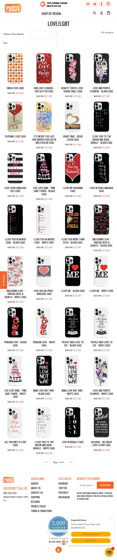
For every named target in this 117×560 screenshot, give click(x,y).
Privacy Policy (38, 506)
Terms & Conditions (41, 511)
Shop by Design (53, 13)
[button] (58, 549)
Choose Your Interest (13, 34)
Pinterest (63, 492)
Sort (5, 42)
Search (34, 483)
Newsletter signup (88, 478)
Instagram (64, 497)
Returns (35, 502)
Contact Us (37, 492)
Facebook (63, 483)
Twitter (62, 488)
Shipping (35, 497)
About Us (36, 488)
